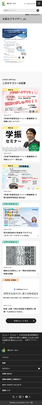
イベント (5, 357)
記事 (3, 363)
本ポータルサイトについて (11, 385)
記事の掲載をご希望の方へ (11, 379)
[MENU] (39, 3)
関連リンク (6, 390)
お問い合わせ (7, 374)
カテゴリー (6, 368)
